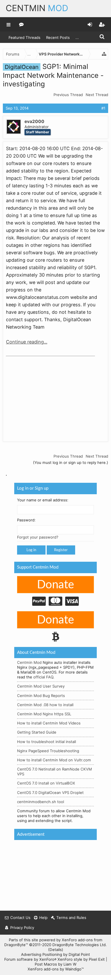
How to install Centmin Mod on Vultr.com (54, 760)
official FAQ (43, 677)
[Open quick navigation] (104, 54)
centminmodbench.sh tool (40, 801)
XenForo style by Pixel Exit (81, 959)
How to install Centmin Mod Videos (49, 723)
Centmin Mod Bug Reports (41, 695)
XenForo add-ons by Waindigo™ (56, 969)
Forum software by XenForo (30, 959)
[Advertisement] (48, 394)
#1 (103, 108)
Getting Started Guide (36, 732)
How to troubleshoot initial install (46, 741)
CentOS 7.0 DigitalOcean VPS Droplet (50, 792)
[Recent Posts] (21, 24)
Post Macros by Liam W (56, 964)
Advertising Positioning (41, 954)
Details (56, 949)
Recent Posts (58, 37)
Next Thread (97, 94)
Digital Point (79, 954)
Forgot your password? (37, 537)
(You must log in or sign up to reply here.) (70, 462)
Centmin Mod (29, 662)
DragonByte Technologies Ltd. (79, 944)
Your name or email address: (42, 499)
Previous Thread (68, 94)
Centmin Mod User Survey (41, 686)
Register (61, 550)
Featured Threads (24, 37)
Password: (26, 520)
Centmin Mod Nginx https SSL (44, 714)
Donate (55, 584)
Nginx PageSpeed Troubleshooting (48, 750)
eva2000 (34, 121)
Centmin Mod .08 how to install (45, 704)
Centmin (37, 8)
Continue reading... (26, 342)
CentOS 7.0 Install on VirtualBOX (46, 783)
